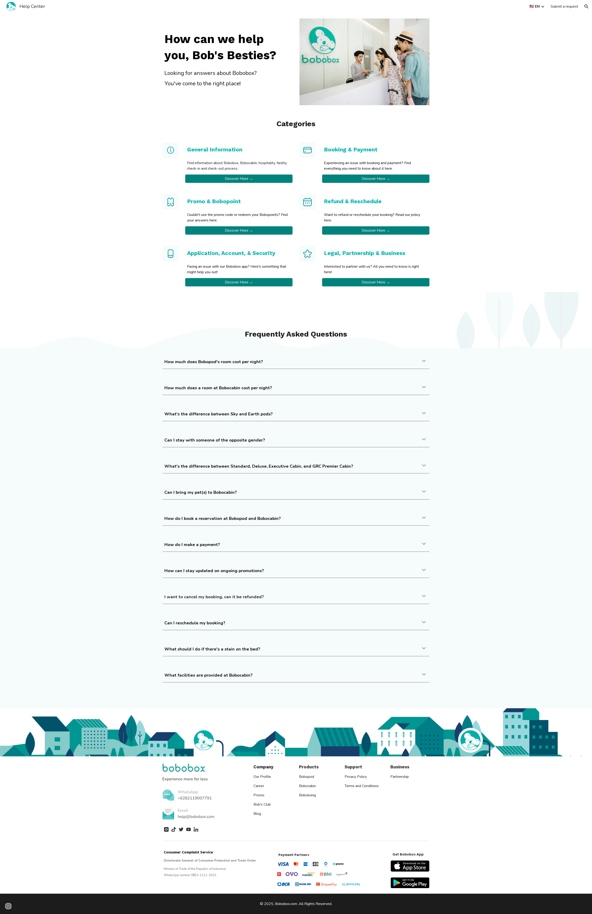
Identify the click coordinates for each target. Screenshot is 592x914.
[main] (228, 47)
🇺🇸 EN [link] (534, 6)
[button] (586, 6)
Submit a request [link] (564, 6)
